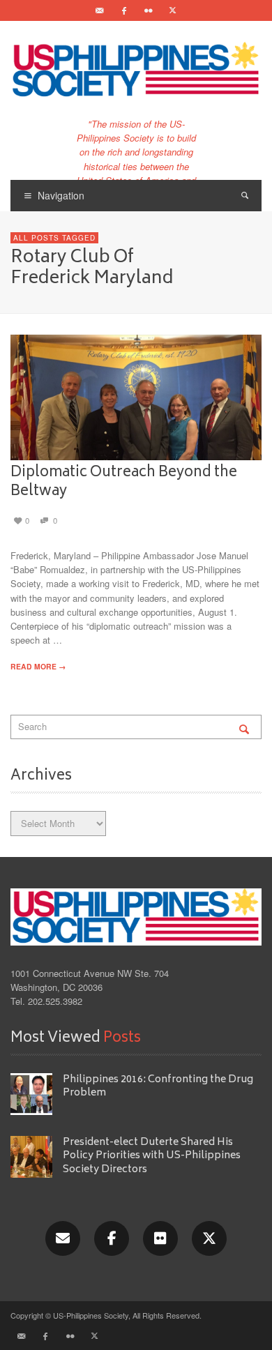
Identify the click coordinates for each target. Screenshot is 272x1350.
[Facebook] (124, 10)
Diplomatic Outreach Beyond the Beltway (123, 482)
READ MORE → (38, 666)
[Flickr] (148, 10)
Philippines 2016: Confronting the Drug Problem (158, 1086)
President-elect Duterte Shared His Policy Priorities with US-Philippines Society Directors (152, 1156)
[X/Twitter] (209, 1238)
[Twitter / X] (173, 10)
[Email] (99, 10)
